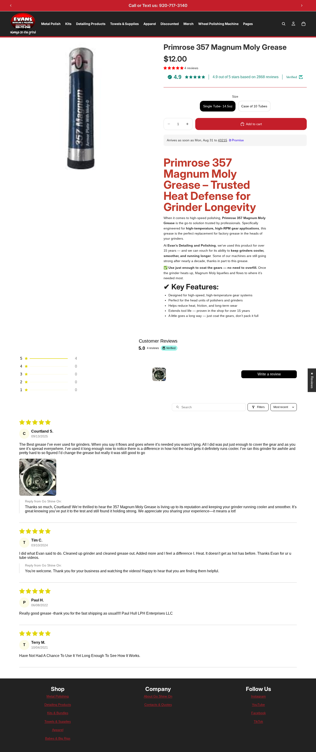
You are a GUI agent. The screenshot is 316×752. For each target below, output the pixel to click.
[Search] (284, 24)
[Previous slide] (11, 5)
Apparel (57, 730)
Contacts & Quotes (158, 704)
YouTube (258, 704)
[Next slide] (302, 5)
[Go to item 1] (159, 374)
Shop (58, 689)
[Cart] (303, 24)
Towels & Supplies (57, 721)
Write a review (269, 374)
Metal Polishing (57, 696)
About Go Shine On (158, 696)
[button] (174, 68)
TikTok (258, 721)
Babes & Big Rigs (57, 738)
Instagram (258, 696)
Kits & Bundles (57, 713)
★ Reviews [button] (312, 380)
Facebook (258, 713)
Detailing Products (57, 704)
